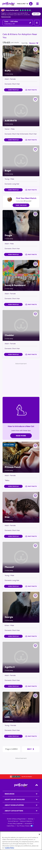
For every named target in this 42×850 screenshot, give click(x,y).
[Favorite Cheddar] (35, 314)
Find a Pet (21, 4)
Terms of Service (13, 821)
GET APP (36, 14)
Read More (21, 436)
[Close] (39, 834)
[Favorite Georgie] (35, 596)
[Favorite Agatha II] (35, 646)
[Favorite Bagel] (35, 149)
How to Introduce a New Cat (21, 426)
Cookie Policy (11, 826)
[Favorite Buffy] (35, 49)
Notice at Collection (26, 821)
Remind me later (6, 17)
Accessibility (28, 823)
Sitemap (30, 819)
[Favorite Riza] (35, 496)
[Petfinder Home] (9, 3)
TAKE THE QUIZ (21, 205)
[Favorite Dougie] (35, 214)
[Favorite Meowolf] (35, 546)
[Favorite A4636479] (35, 99)
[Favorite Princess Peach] (35, 446)
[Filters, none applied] (36, 22)
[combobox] (33, 43)
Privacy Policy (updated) (15, 823)
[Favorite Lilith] (35, 696)
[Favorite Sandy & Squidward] (35, 264)
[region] (21, 840)
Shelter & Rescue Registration (16, 819)
